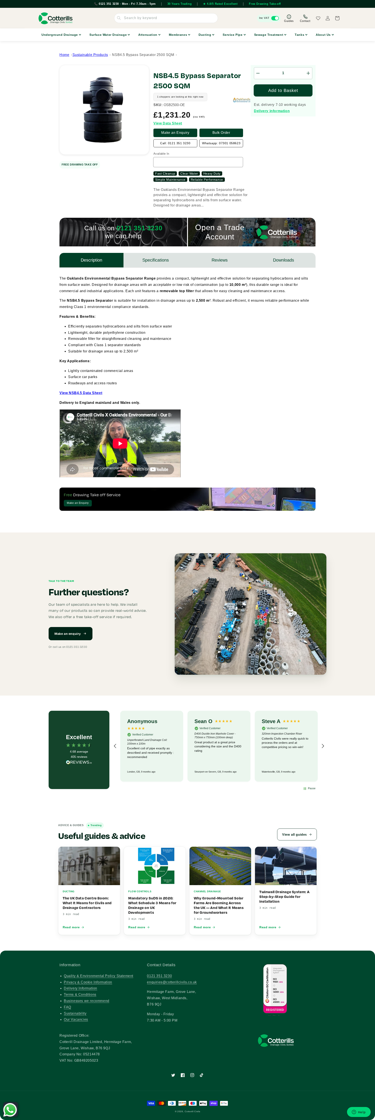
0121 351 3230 (159, 976)
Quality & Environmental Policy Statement (98, 976)
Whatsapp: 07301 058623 (221, 143)
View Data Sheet (167, 123)
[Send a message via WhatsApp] (10, 1110)
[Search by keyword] (119, 18)
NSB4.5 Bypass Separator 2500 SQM (143, 55)
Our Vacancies (76, 1019)
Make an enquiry (67, 633)
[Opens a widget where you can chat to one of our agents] (359, 1112)
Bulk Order (221, 132)
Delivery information (272, 111)
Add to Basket (283, 90)
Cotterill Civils (192, 1111)
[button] (115, 746)
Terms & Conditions (80, 994)
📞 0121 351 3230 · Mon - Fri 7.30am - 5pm (125, 3)
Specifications (155, 260)
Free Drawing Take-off (265, 3)
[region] (219, 746)
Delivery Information (80, 988)
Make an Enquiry (175, 132)
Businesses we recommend (86, 1001)
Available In (161, 153)
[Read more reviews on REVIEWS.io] (79, 763)
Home (64, 55)
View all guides (294, 834)
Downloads (283, 260)
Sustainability (75, 1013)
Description (91, 260)
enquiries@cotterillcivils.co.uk (172, 982)
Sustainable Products (90, 55)
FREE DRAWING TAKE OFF (80, 164)
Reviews (220, 260)
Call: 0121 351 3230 (175, 143)
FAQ (67, 1007)
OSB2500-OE (174, 105)
